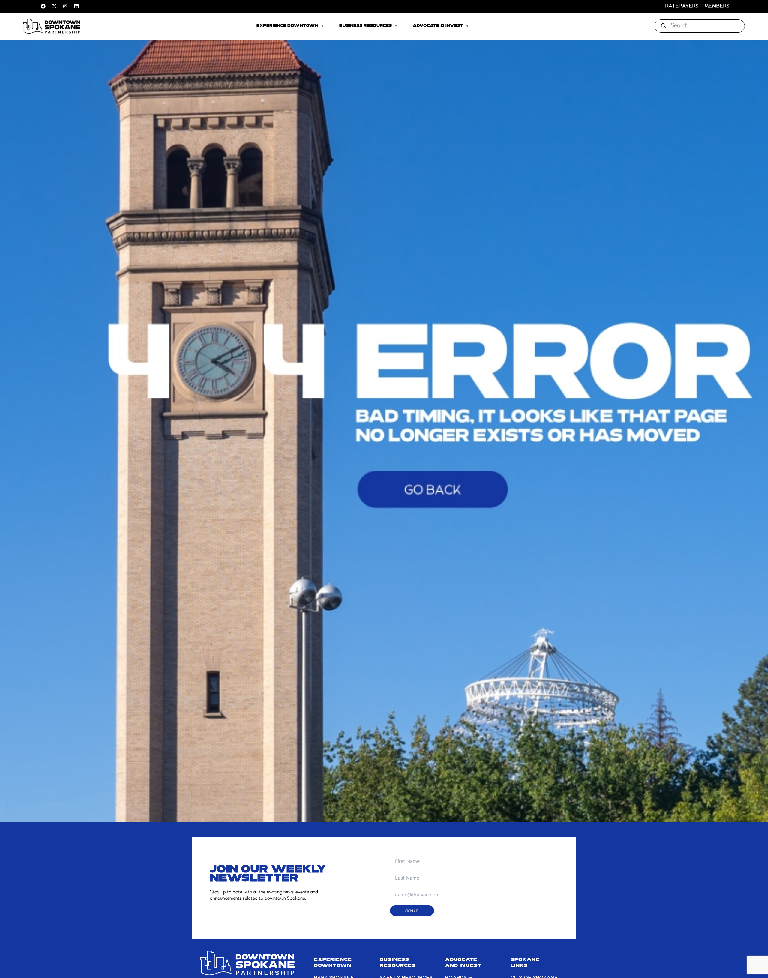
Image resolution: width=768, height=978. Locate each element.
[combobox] (700, 26)
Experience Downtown (287, 26)
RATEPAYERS (682, 6)
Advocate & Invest (438, 26)
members (717, 6)
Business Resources (365, 26)
